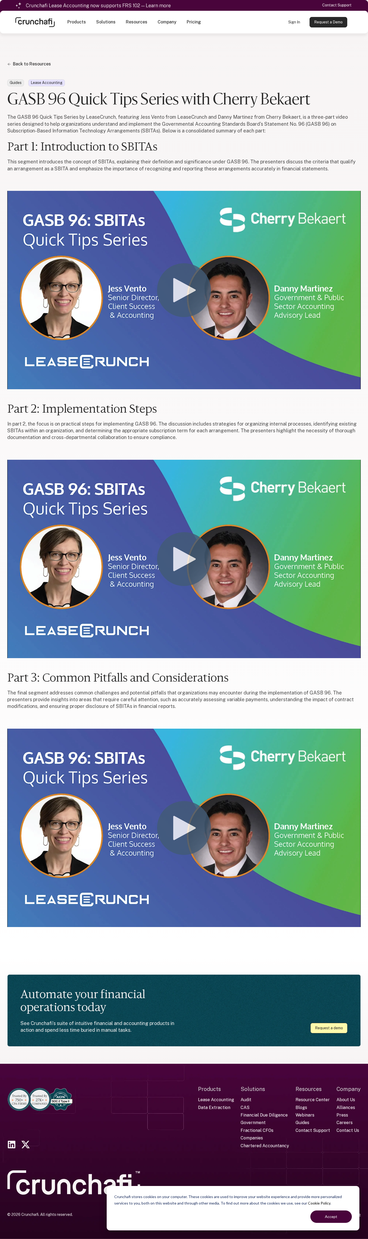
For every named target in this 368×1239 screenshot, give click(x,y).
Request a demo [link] (329, 1028)
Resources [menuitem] (309, 1089)
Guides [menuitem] (302, 1122)
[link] (35, 21)
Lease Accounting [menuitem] (216, 1099)
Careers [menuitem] (344, 1122)
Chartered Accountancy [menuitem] (265, 1145)
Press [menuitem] (342, 1115)
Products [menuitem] (209, 1089)
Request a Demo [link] (328, 22)
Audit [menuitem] (246, 1099)
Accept (331, 1216)
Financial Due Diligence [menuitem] (264, 1115)
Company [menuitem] (348, 1089)
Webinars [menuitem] (305, 1115)
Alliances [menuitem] (345, 1107)
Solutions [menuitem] (253, 1089)
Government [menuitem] (253, 1122)
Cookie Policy (319, 1203)
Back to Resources (32, 63)
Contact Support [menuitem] (313, 1130)
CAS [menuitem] (245, 1107)
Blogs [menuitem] (301, 1107)
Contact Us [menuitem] (347, 1130)
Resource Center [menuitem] (313, 1099)
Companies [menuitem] (252, 1137)
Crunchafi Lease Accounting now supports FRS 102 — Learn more (98, 5)
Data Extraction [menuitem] (214, 1107)
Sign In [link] (294, 22)
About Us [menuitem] (345, 1099)
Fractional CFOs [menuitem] (257, 1130)
